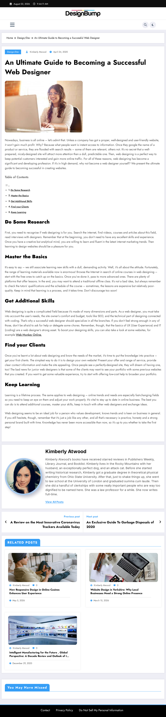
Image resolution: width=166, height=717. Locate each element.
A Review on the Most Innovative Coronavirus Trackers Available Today (45, 524)
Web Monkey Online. (29, 335)
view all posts (54, 502)
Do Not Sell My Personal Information (101, 710)
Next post (92, 516)
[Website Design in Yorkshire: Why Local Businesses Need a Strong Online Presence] (123, 567)
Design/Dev (13, 51)
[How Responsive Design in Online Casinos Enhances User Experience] (42, 567)
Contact (45, 710)
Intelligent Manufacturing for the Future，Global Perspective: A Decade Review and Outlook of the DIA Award (39, 654)
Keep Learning (18, 212)
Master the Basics (20, 195)
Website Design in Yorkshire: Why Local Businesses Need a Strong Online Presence (116, 591)
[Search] (145, 24)
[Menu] (12, 25)
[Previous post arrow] (6, 522)
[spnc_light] (152, 25)
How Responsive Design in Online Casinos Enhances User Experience (34, 591)
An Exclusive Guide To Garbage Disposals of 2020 (120, 524)
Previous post (72, 516)
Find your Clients (20, 206)
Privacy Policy (64, 710)
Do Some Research (20, 190)
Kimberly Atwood (38, 51)
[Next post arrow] (160, 522)
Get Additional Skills (21, 201)
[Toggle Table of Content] (7, 186)
